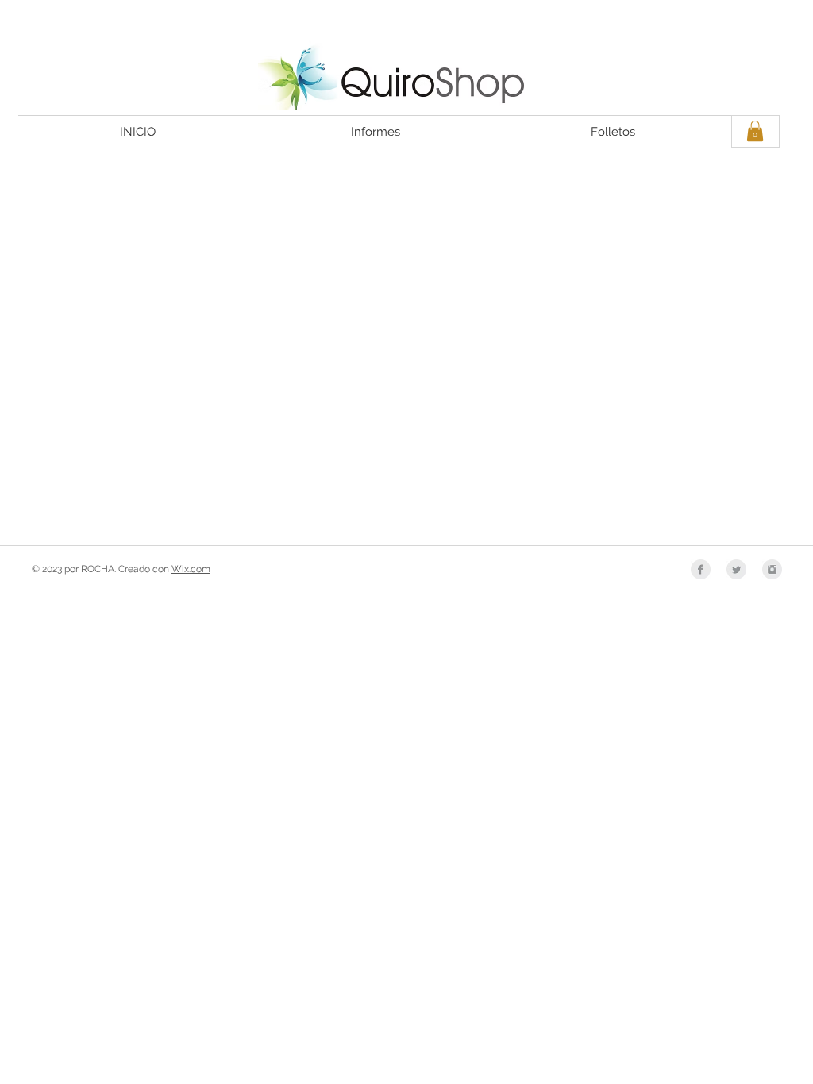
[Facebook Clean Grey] (701, 569)
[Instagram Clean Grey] (772, 569)
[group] (406, 185)
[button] (755, 131)
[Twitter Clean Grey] (736, 569)
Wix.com (190, 569)
